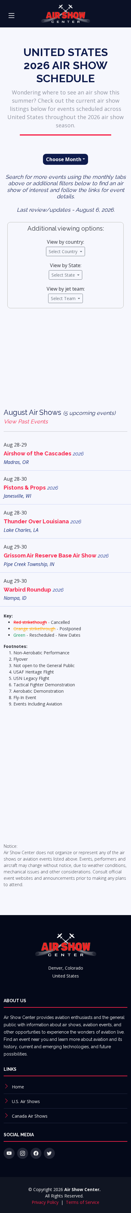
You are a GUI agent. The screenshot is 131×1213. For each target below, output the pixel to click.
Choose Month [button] (63, 159)
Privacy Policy (46, 1202)
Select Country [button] (64, 251)
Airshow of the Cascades (43, 453)
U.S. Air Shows (26, 1101)
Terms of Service (82, 1202)
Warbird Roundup (33, 589)
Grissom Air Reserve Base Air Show (56, 555)
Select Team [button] (64, 298)
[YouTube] (9, 1153)
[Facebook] (35, 1153)
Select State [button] (63, 275)
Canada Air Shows (30, 1116)
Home (18, 1087)
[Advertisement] (65, 363)
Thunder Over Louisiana (42, 521)
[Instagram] (22, 1153)
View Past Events (26, 421)
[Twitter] (49, 1153)
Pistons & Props (31, 487)
